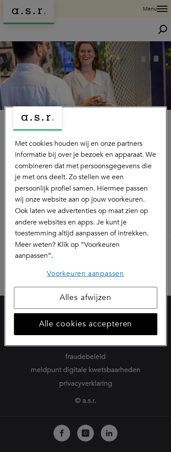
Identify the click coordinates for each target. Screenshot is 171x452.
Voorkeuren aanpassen (85, 273)
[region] (85, 226)
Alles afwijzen (86, 297)
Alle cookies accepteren (85, 323)
